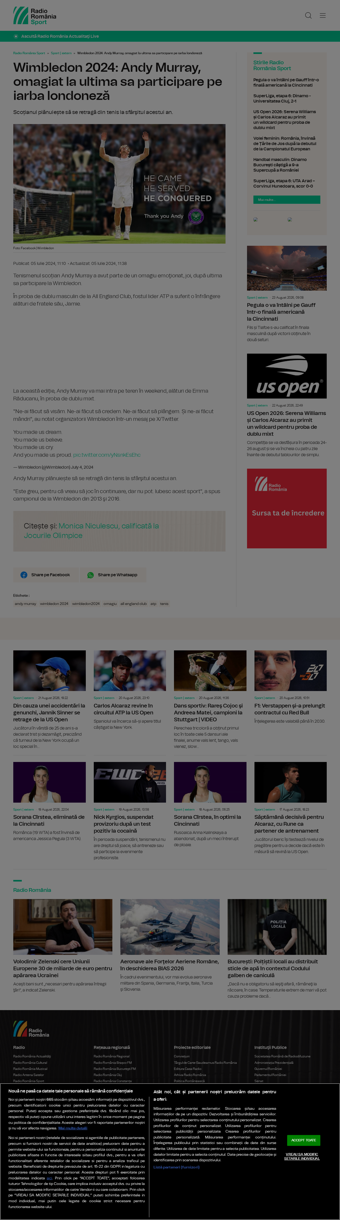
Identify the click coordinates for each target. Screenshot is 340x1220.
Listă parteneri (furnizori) (176, 1167)
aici (49, 1178)
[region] (170, 1151)
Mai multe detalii (72, 1128)
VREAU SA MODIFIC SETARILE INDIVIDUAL (302, 1156)
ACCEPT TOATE (303, 1140)
